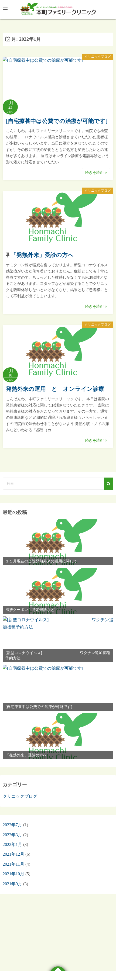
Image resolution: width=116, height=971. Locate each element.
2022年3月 (12, 834)
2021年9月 (12, 884)
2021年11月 (13, 864)
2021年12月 (13, 854)
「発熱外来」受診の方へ (42, 255)
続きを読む (95, 173)
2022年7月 (12, 825)
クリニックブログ (98, 56)
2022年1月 (12, 844)
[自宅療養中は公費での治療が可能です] (57, 121)
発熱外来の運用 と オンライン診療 (55, 389)
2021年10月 (13, 874)
